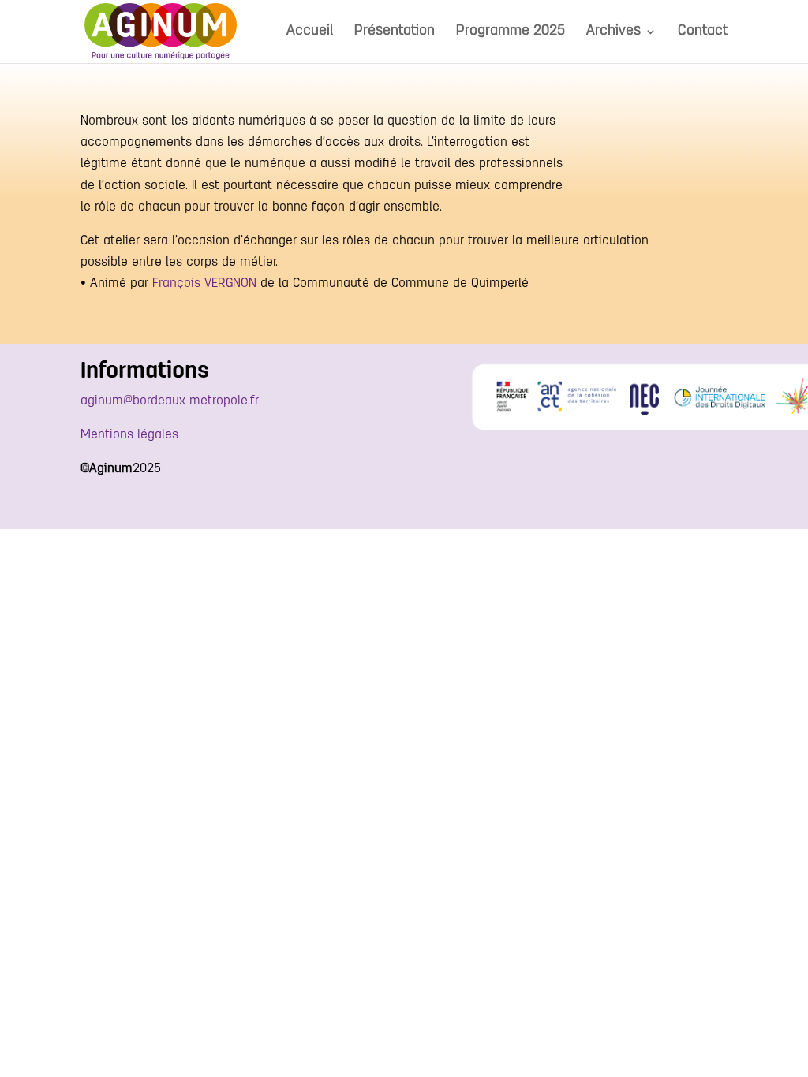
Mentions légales (129, 435)
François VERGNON (204, 284)
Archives (613, 32)
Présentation (394, 32)
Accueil (309, 32)
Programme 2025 (510, 32)
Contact (703, 32)
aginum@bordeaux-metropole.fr (169, 401)
